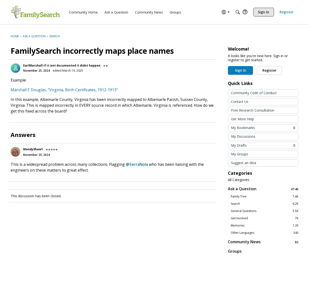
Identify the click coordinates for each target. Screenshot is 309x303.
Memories (264, 225)
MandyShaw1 (33, 149)
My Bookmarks (263, 127)
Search (264, 204)
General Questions (264, 211)
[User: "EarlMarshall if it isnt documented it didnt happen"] (15, 68)
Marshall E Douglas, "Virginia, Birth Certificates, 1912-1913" (64, 89)
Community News (263, 241)
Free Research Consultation (252, 110)
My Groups (239, 154)
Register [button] (269, 70)
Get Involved (264, 218)
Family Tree (264, 196)
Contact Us (239, 101)
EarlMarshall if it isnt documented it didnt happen (61, 65)
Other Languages (264, 233)
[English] (36, 12)
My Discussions (243, 136)
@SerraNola (137, 164)
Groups (235, 251)
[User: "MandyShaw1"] (15, 152)
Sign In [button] (240, 70)
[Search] (237, 12)
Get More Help (242, 119)
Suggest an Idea (243, 162)
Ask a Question (263, 188)
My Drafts (263, 145)
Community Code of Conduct (254, 93)
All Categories (238, 180)
